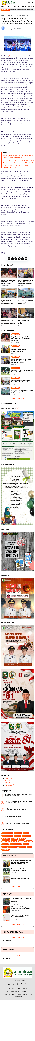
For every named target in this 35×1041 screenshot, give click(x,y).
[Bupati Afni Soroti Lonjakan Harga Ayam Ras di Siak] (26, 313)
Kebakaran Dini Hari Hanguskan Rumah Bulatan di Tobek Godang (20, 907)
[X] (15, 258)
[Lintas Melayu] (17, 972)
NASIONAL (16, 6)
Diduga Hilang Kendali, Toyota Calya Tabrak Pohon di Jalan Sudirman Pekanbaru (21, 900)
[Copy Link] (9, 258)
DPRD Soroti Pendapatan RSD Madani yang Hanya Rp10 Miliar (25, 302)
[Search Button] (29, 2)
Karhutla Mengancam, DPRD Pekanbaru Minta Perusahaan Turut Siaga (18, 801)
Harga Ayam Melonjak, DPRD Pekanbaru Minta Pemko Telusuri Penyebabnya (8, 281)
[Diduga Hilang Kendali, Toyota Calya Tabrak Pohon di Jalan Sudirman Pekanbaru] (6, 901)
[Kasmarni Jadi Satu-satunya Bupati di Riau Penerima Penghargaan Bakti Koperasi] (9, 313)
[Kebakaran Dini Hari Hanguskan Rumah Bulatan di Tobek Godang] (6, 909)
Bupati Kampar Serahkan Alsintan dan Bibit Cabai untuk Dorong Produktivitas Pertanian (22, 349)
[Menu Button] (32, 2)
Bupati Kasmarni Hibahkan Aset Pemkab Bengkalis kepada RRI (8, 302)
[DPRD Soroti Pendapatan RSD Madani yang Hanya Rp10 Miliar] (26, 293)
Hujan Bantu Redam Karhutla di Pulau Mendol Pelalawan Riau (20, 915)
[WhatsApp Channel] (25, 984)
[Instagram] (9, 984)
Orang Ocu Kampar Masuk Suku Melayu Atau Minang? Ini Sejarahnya (18, 794)
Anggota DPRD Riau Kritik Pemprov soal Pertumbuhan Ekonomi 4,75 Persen (16, 808)
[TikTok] (17, 984)
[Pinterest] (22, 258)
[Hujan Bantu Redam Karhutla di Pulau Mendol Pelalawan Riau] (6, 917)
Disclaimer (25, 991)
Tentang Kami (12, 988)
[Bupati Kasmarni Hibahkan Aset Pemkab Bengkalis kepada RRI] (9, 293)
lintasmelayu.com (15, 56)
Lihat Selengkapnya (16, 398)
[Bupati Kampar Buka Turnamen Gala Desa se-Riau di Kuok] (5, 371)
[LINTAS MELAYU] (8, 2)
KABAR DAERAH (15, 345)
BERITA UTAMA (5, 6)
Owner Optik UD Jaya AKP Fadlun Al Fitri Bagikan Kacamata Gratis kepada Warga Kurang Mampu (25, 281)
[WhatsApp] (26, 258)
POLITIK (23, 6)
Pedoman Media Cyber (13, 991)
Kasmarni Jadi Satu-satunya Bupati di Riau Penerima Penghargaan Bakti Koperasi (8, 322)
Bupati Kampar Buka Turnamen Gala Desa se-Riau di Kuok (22, 371)
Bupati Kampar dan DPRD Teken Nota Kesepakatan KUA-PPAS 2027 (16, 815)
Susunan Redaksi (22, 988)
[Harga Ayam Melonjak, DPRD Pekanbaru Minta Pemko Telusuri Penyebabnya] (9, 273)
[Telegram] (19, 258)
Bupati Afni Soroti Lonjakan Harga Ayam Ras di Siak (26, 322)
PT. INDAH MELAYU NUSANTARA (16, 994)
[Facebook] (12, 258)
